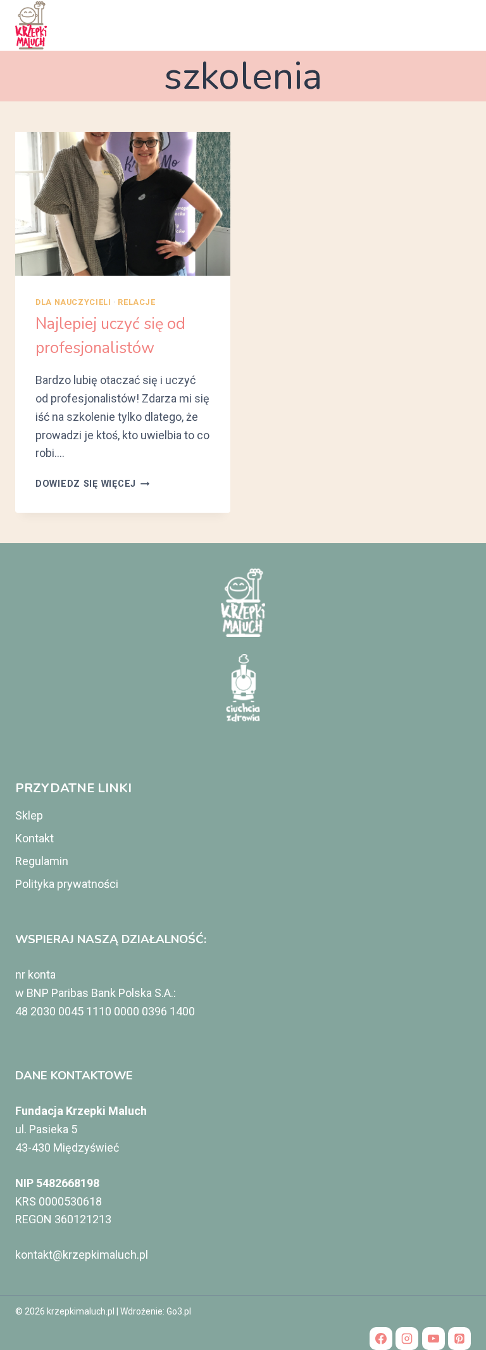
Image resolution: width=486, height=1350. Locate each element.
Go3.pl (178, 1311)
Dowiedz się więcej (92, 484)
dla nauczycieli (73, 302)
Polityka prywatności (66, 883)
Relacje (136, 302)
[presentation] (122, 204)
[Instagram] (407, 1338)
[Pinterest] (459, 1338)
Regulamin (41, 861)
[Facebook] (381, 1338)
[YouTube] (433, 1338)
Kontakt (34, 838)
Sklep (29, 815)
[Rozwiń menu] (456, 25)
